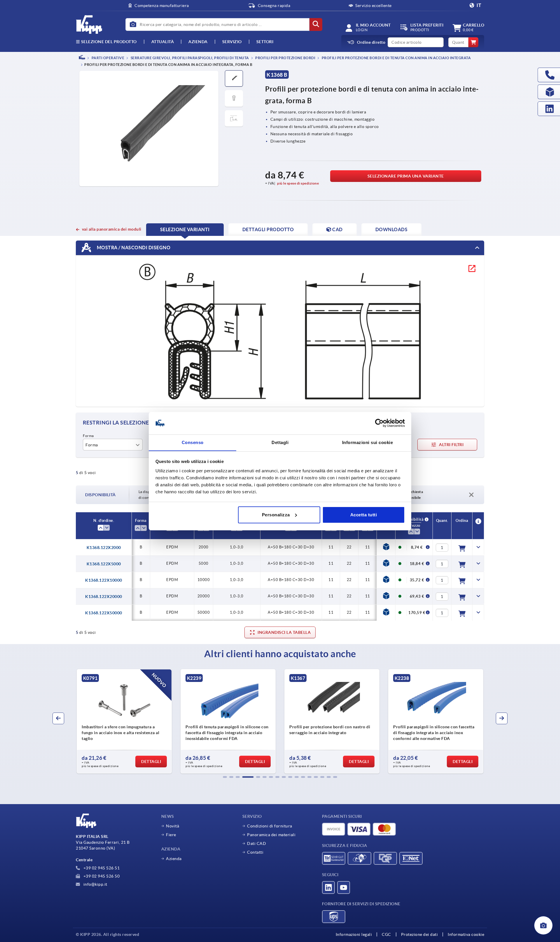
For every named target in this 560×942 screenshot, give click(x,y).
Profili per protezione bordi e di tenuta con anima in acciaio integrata (396, 58)
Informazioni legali (354, 934)
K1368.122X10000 (103, 580)
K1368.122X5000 (104, 564)
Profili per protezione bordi (285, 58)
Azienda (198, 42)
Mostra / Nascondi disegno (133, 247)
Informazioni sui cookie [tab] (367, 442)
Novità (172, 826)
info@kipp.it (94, 884)
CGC (386, 934)
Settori (265, 42)
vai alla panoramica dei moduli (111, 229)
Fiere (171, 834)
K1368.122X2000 (104, 547)
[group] (124, 721)
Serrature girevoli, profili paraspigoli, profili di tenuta (189, 58)
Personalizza (276, 514)
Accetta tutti (363, 514)
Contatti (255, 852)
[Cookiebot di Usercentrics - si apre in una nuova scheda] (379, 423)
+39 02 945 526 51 (101, 868)
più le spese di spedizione (298, 183)
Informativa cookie (466, 934)
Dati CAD (256, 843)
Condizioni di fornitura (269, 826)
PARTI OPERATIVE (107, 58)
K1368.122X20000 (103, 596)
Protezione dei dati (419, 934)
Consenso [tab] (193, 442)
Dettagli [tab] (280, 442)
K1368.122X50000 (103, 613)
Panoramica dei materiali (271, 834)
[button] (225, 777)
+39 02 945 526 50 (101, 876)
